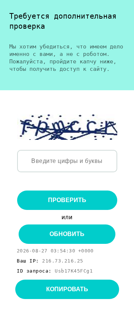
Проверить (67, 200)
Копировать (67, 289)
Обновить (67, 234)
